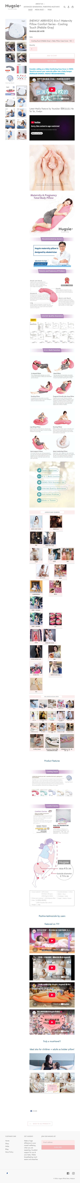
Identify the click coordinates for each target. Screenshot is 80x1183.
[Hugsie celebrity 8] (42, 578)
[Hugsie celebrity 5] (36, 562)
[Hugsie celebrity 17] (36, 660)
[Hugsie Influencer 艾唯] (52, 1092)
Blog (6, 1149)
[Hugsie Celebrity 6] (54, 562)
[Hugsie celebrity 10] (36, 595)
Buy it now (52, 61)
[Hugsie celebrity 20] (55, 676)
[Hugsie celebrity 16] (49, 643)
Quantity (32, 45)
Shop (7, 1143)
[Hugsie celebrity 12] (36, 611)
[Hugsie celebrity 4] (49, 546)
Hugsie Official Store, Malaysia (66, 1178)
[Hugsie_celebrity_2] (56, 530)
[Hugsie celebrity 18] (54, 660)
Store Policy (9, 1152)
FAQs (7, 1146)
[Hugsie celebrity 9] (60, 578)
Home (7, 1141)
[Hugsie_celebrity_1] (36, 530)
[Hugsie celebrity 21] (36, 692)
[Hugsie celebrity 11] (55, 595)
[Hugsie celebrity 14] (36, 627)
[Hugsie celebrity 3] (36, 546)
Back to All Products (41, 1124)
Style (31, 37)
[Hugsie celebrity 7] (67, 562)
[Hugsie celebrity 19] (36, 676)
